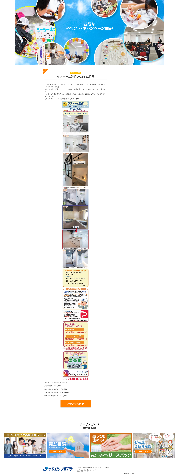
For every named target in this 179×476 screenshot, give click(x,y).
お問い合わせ (74, 403)
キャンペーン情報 (75, 72)
